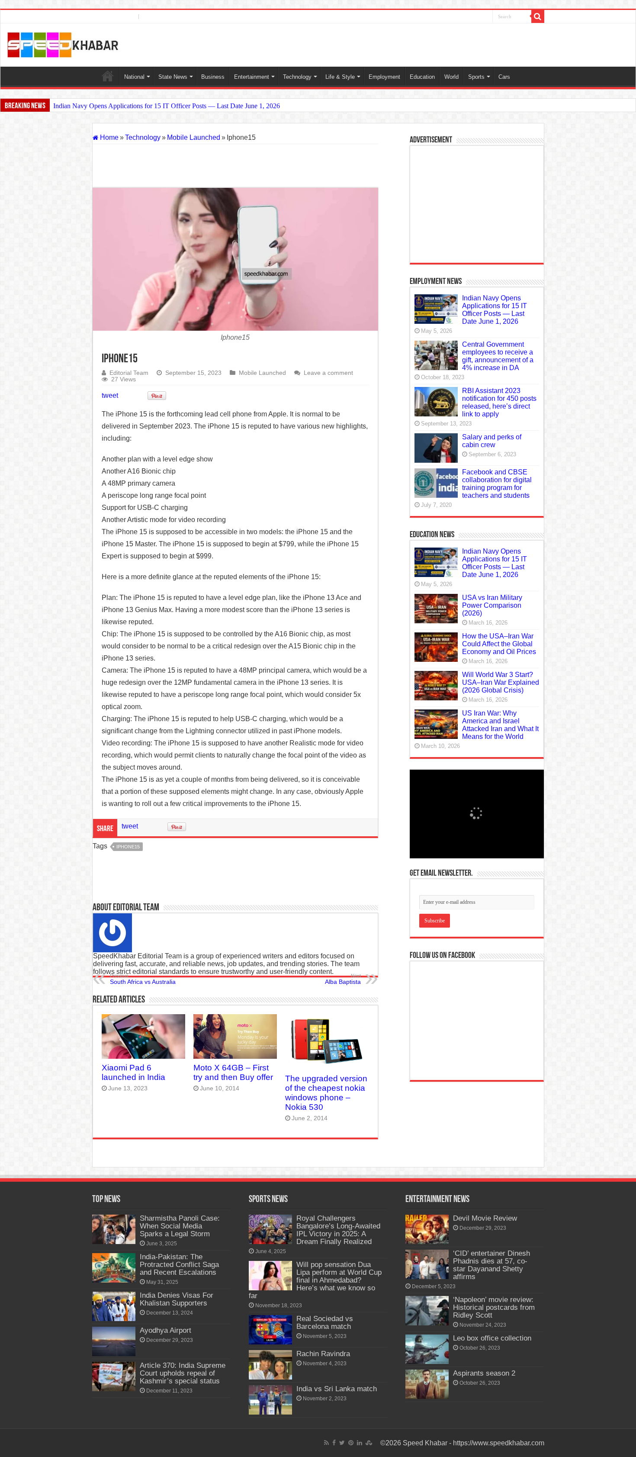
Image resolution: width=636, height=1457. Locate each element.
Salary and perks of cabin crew (491, 440)
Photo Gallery (164, 16)
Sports (476, 77)
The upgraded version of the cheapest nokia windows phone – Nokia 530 (326, 1093)
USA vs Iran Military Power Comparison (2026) (492, 605)
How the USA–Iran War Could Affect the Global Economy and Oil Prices (499, 643)
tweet (110, 395)
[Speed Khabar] (63, 43)
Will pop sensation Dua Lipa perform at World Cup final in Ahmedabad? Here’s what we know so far (315, 1280)
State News (172, 77)
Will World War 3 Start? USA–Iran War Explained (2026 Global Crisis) (500, 682)
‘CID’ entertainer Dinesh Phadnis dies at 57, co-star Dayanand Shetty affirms (491, 1265)
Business (213, 77)
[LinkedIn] (475, 17)
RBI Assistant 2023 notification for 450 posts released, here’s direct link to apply (499, 402)
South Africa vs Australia (143, 979)
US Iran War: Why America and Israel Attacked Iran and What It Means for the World (500, 724)
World (451, 77)
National (134, 77)
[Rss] (443, 17)
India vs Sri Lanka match (336, 1389)
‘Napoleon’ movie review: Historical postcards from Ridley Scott (494, 1307)
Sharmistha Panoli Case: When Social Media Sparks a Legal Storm (180, 1226)
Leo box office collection (492, 1338)
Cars (504, 77)
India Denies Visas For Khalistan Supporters (176, 1299)
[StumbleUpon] (485, 17)
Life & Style (340, 77)
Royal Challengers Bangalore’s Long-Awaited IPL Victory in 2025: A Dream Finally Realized (338, 1230)
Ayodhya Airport (165, 1330)
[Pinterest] (467, 17)
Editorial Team (128, 373)
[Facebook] (450, 17)
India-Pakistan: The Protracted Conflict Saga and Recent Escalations (179, 1264)
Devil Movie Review (485, 1218)
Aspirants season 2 (484, 1373)
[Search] (537, 16)
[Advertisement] (235, 166)
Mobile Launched (193, 137)
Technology (297, 77)
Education (422, 77)
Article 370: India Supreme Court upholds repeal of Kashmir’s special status (182, 1373)
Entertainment (251, 77)
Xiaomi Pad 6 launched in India (133, 1072)
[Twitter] (458, 17)
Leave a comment (328, 373)
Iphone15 (128, 846)
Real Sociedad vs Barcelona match (324, 1323)
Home (107, 76)
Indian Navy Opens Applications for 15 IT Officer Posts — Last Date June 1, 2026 (166, 106)
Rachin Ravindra (323, 1354)
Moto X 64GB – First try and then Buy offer (233, 1072)
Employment (384, 77)
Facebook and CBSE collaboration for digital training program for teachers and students (497, 483)
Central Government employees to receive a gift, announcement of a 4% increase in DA (497, 356)
